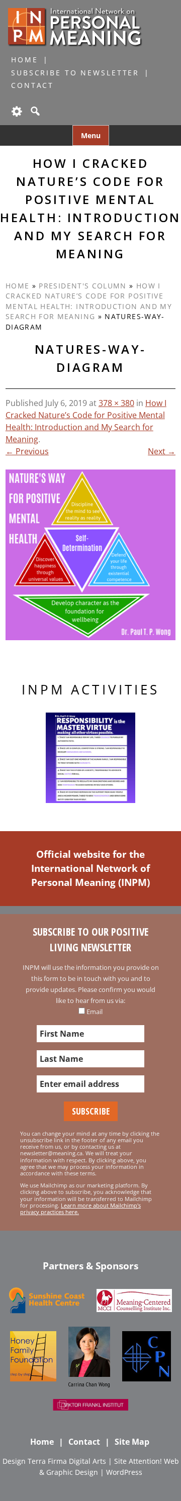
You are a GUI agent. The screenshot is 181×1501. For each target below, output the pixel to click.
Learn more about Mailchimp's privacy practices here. (80, 1209)
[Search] (34, 111)
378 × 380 (116, 403)
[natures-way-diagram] (90, 554)
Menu (91, 135)
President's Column (82, 285)
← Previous (27, 451)
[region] (90, 758)
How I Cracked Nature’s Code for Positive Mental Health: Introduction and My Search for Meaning (89, 301)
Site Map (132, 1441)
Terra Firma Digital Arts (67, 1461)
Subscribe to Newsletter (75, 72)
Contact (32, 85)
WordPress (124, 1472)
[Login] (16, 111)
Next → (161, 451)
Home (24, 59)
